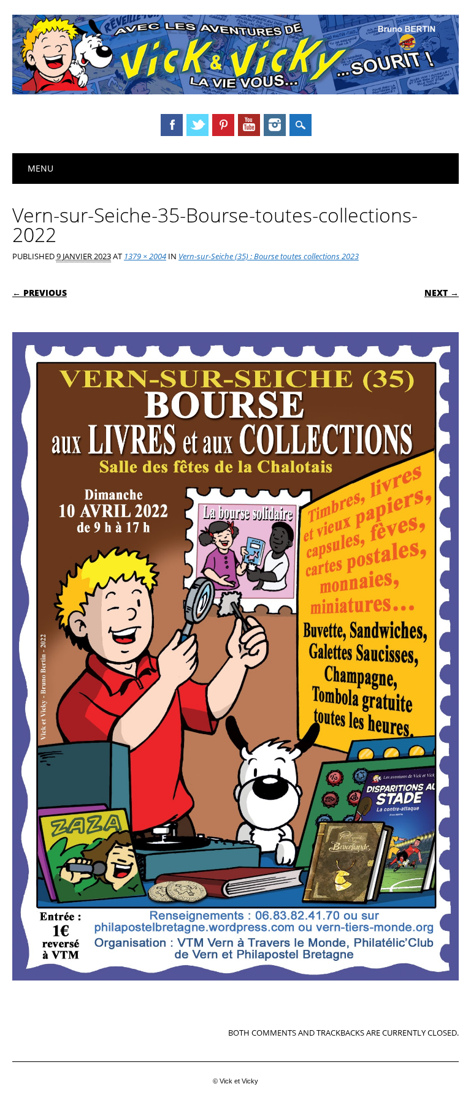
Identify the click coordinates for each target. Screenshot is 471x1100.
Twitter (197, 125)
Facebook (172, 125)
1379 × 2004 (145, 256)
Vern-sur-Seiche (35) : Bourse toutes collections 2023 (268, 256)
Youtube (249, 125)
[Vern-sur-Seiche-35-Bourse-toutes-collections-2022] (235, 992)
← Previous (39, 292)
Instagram (275, 125)
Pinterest (223, 125)
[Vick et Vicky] (235, 91)
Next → (441, 292)
